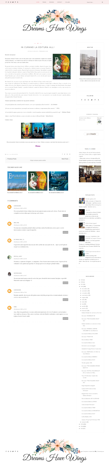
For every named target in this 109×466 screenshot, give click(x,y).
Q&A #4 (87, 210)
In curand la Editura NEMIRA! (89, 356)
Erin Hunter (15, 154)
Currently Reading (92, 114)
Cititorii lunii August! (91, 223)
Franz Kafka (82, 119)
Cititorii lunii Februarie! (88, 404)
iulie (83, 299)
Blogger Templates (83, 451)
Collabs (67, 2)
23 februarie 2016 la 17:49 (20, 292)
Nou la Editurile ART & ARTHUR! (90, 398)
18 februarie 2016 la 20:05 (20, 242)
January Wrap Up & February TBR (91, 419)
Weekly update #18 (87, 363)
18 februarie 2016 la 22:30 (20, 258)
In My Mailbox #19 (87, 416)
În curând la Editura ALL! (14, 192)
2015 (82, 424)
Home (37, 2)
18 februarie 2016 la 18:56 (20, 208)
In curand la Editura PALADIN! (90, 333)
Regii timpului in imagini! (88, 385)
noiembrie (84, 291)
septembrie (85, 295)
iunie (83, 302)
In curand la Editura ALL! (35, 192)
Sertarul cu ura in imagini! (88, 345)
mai (83, 304)
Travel (44, 2)
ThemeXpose (101, 451)
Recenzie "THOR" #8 (87, 336)
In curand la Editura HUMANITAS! (91, 410)
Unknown (17, 206)
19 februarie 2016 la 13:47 (20, 275)
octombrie (85, 293)
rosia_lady (18, 256)
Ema (15, 307)
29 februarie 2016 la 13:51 (20, 309)
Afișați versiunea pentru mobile (38, 160)
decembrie (85, 288)
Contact (59, 2)
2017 (82, 284)
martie (84, 308)
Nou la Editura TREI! (87, 339)
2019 (82, 280)
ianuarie (84, 422)
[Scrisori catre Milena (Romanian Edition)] (99, 124)
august (84, 297)
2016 (82, 286)
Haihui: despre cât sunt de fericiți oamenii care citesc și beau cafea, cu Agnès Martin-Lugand (90, 154)
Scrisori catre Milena (84, 118)
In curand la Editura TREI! (88, 407)
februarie (84, 310)
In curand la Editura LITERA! (89, 401)
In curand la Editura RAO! (88, 360)
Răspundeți (65, 215)
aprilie (83, 306)
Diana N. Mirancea (34, 51)
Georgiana (18, 273)
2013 (82, 428)
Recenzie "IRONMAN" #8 (88, 316)
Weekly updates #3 (90, 199)
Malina (16, 222)
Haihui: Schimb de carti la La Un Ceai (91, 312)
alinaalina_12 (19, 239)
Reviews (51, 2)
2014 (82, 426)
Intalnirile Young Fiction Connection (91, 349)
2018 (82, 282)
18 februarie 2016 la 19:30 (20, 225)
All (37, 43)
